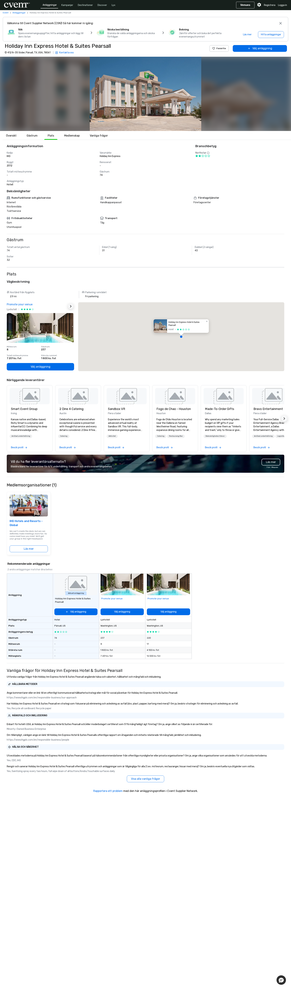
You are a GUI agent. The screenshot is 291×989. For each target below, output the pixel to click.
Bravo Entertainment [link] (268, 409)
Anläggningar (50, 5)
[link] (30, 396)
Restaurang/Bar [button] (176, 436)
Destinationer (85, 5)
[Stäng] (280, 23)
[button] (145, 94)
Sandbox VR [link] (116, 409)
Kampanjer (67, 5)
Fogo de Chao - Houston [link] (173, 409)
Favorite (221, 48)
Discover (102, 5)
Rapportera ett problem (108, 791)
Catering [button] (63, 436)
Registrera (269, 5)
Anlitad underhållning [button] (21, 436)
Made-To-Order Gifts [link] (219, 409)
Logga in (282, 5)
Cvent (5, 12)
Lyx (113, 5)
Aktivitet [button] (112, 436)
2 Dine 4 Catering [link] (71, 409)
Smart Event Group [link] (24, 409)
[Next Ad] (70, 306)
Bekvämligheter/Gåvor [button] (215, 436)
